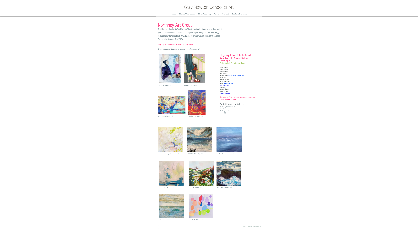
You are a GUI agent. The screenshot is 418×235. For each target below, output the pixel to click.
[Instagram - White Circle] (164, 227)
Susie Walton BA (225, 93)
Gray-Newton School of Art (209, 7)
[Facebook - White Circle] (160, 227)
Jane (221, 85)
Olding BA (225, 85)
